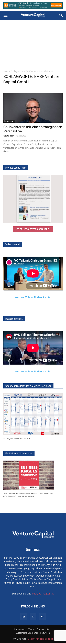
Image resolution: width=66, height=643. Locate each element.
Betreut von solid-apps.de (40, 638)
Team (31, 629)
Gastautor (8, 135)
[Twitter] (33, 616)
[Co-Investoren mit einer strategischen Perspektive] (33, 107)
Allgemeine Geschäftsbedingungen (33, 632)
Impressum (19, 629)
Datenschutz (43, 629)
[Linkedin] (23, 616)
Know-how (9, 121)
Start (5, 71)
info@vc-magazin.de (43, 593)
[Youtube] (42, 616)
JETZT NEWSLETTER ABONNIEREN (33, 229)
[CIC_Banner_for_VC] (33, 5)
